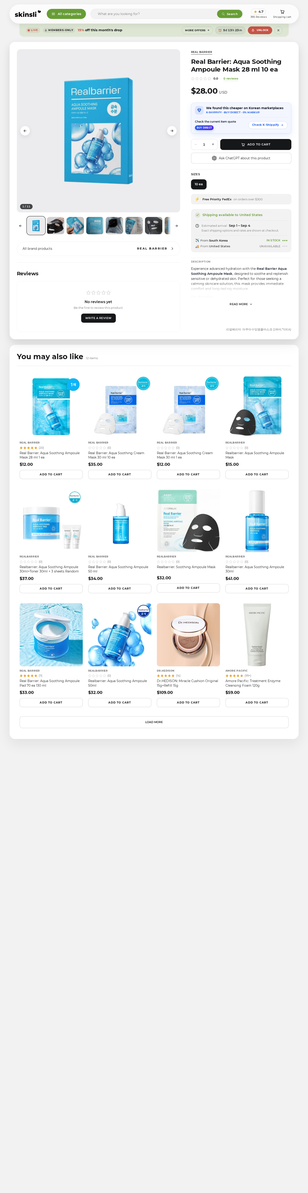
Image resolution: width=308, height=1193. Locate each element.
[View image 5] (114, 225)
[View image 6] (134, 225)
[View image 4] (95, 225)
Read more (239, 304)
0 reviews (230, 78)
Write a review (98, 318)
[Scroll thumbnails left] (20, 225)
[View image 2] (55, 225)
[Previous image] (25, 131)
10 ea (199, 184)
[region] (98, 130)
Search (232, 14)
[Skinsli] (28, 14)
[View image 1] (36, 225)
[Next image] (172, 131)
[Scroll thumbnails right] (176, 225)
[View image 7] (153, 225)
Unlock (263, 30)
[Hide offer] (278, 30)
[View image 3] (75, 225)
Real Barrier (201, 52)
